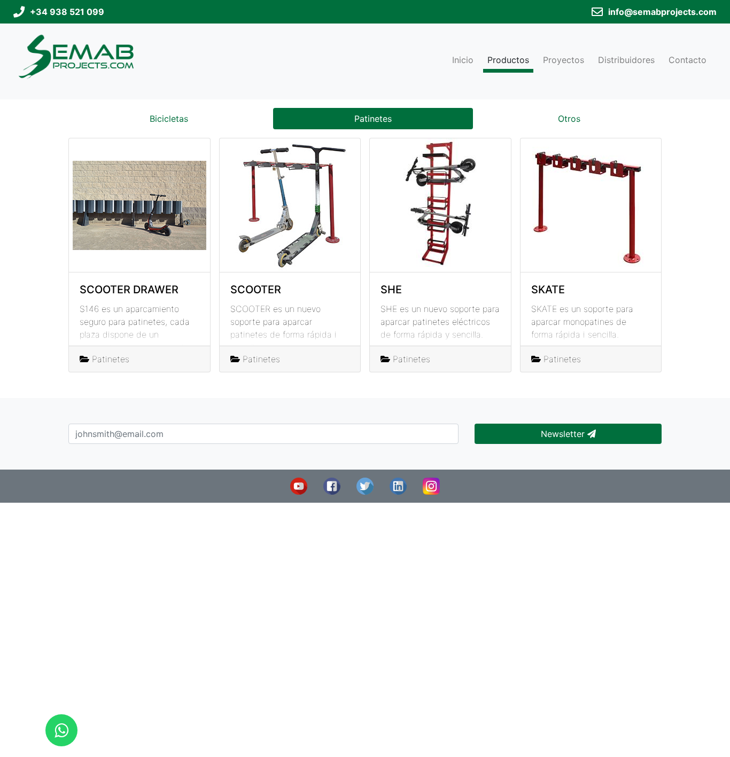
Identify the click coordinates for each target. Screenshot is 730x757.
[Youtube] (298, 485)
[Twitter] (365, 485)
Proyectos (563, 59)
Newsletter (564, 433)
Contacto (687, 59)
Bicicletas (169, 118)
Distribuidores (626, 59)
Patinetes (373, 118)
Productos (508, 59)
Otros (569, 118)
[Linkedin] (398, 485)
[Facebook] (331, 485)
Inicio (462, 59)
